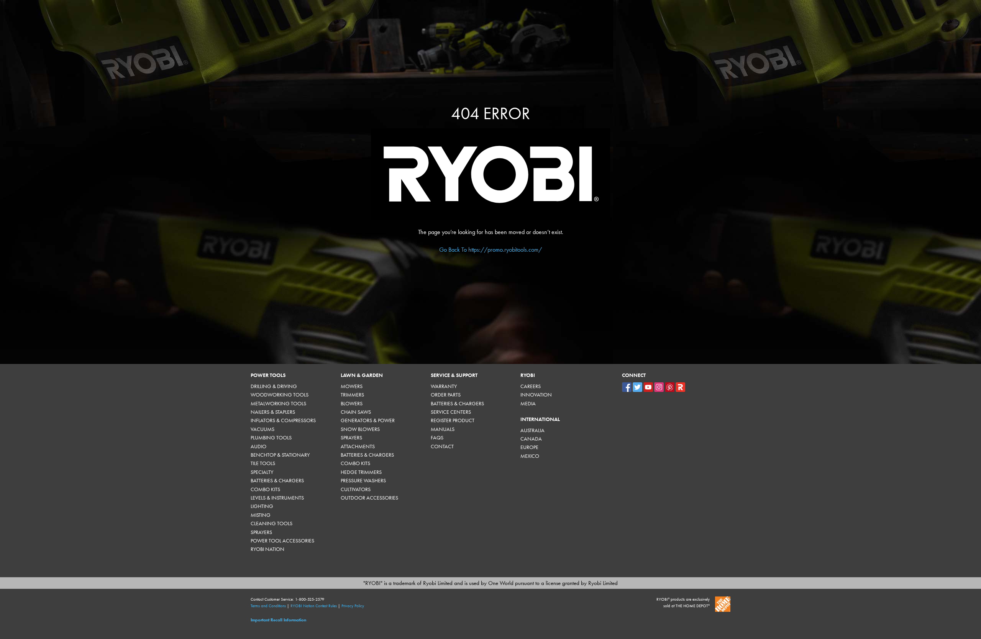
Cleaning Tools (271, 523)
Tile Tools (263, 463)
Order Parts (446, 395)
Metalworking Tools (278, 403)
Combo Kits (265, 489)
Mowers (352, 386)
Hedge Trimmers (361, 472)
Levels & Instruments (277, 498)
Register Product (452, 420)
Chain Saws (356, 412)
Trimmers (352, 395)
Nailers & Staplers (273, 412)
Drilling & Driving (274, 386)
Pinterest (669, 387)
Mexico (529, 456)
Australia (532, 430)
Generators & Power (368, 420)
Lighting (262, 506)
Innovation (536, 395)
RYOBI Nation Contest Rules (313, 605)
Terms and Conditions (268, 605)
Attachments (358, 446)
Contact (442, 446)
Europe (529, 447)
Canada (531, 439)
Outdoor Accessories (369, 498)
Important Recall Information (278, 620)
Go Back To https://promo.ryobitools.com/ (490, 249)
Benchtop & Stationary (280, 455)
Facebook (627, 387)
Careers (530, 386)
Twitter (637, 387)
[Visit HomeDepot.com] (722, 604)
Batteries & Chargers (277, 480)
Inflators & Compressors (283, 420)
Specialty (262, 472)
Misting (261, 515)
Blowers (352, 403)
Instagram (659, 387)
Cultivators (356, 489)
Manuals (442, 429)
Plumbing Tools (271, 437)
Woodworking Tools (279, 395)
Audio (258, 446)
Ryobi (680, 387)
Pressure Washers (363, 480)
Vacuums (262, 429)
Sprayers (261, 532)
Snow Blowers (360, 429)
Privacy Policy (352, 605)
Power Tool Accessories (282, 540)
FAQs (437, 437)
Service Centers (451, 412)
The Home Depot (693, 605)
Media (528, 403)
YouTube (648, 387)
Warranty (444, 386)
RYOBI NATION (267, 549)
